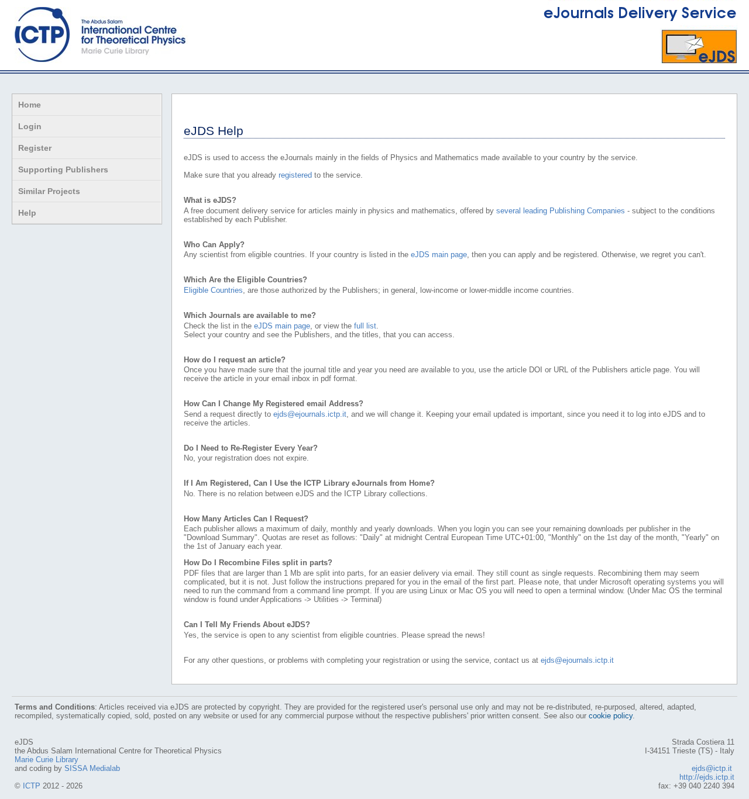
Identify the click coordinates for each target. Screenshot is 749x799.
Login (30, 126)
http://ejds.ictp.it (706, 777)
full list (365, 325)
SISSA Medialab (92, 768)
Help (27, 212)
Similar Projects (49, 191)
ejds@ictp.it (712, 768)
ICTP (31, 785)
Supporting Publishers (63, 169)
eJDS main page (439, 254)
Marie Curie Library (46, 759)
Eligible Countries (213, 290)
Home (29, 104)
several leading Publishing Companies (560, 210)
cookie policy (611, 715)
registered (295, 175)
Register (34, 148)
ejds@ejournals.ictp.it (309, 414)
